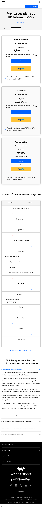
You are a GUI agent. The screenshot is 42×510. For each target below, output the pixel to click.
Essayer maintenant (31, 6)
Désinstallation (30, 502)
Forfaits (26, 28)
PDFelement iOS (20, 17)
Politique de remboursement (16, 502)
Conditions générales (16, 497)
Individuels (16, 28)
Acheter (21, 60)
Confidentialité (28, 497)
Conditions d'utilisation (31, 500)
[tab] (21, 369)
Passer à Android (20, 22)
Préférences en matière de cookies (14, 500)
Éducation (6, 28)
